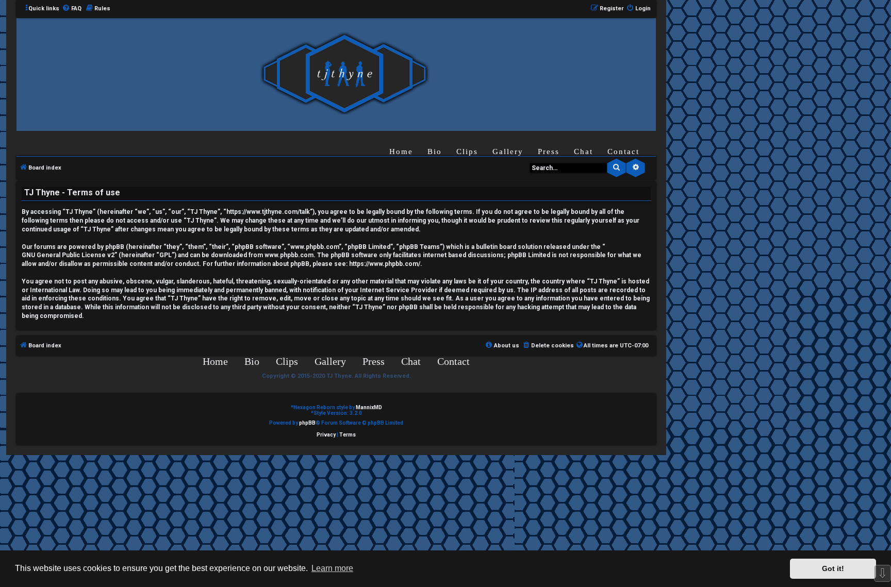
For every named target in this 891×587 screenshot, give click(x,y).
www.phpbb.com (289, 255)
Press (548, 151)
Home (401, 151)
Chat (583, 151)
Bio (434, 151)
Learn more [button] (332, 568)
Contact (623, 151)
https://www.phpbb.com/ (384, 263)
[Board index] (344, 74)
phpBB (307, 423)
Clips (467, 151)
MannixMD (369, 407)
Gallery (507, 151)
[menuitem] (71, 9)
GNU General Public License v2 (68, 255)
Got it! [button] (833, 568)
